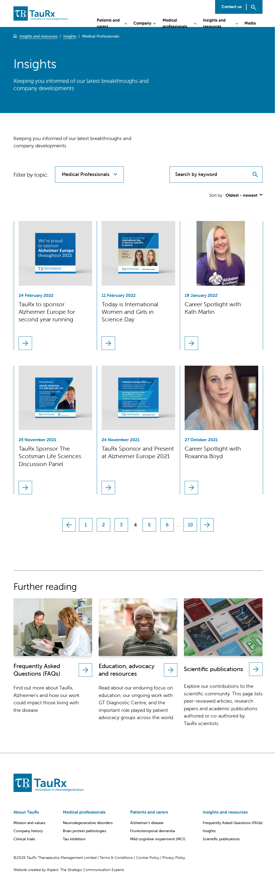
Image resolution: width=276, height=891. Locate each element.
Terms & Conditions (116, 857)
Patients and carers (108, 23)
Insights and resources (214, 23)
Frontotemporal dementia (152, 830)
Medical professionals (175, 23)
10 (190, 525)
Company (142, 23)
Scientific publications (221, 838)
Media (250, 23)
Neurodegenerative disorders (88, 822)
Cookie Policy (147, 857)
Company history (28, 830)
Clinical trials (24, 838)
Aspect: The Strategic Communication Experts (85, 869)
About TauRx (26, 812)
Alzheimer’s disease (147, 822)
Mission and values (29, 822)
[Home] (15, 36)
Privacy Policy (173, 857)
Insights (209, 830)
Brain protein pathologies (84, 830)
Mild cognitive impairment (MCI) (157, 838)
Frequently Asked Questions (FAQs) (233, 822)
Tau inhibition (74, 838)
